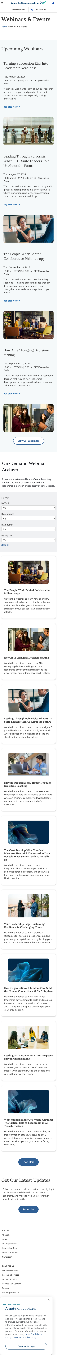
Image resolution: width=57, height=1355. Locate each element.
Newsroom (7, 1257)
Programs (6, 1288)
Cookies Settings (26, 1346)
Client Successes (9, 1243)
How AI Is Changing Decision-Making (26, 657)
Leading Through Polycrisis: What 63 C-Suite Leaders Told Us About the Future (26, 161)
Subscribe (28, 1209)
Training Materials (10, 1292)
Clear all (5, 544)
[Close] (49, 1300)
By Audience (7, 513)
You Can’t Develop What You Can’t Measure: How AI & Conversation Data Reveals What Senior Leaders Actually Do (27, 855)
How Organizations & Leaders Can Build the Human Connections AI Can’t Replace (28, 989)
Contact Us (41, 9)
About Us (6, 1235)
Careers (5, 1239)
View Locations (18, 9)
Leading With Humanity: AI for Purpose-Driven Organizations (28, 1057)
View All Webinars (29, 440)
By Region (6, 535)
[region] (26, 1326)
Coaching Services (10, 1275)
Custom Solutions (10, 1279)
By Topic (5, 503)
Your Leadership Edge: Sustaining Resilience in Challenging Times (24, 925)
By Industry (7, 524)
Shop (31, 9)
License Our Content (11, 1283)
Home (4, 26)
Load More (28, 1162)
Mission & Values (10, 1252)
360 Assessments (10, 1270)
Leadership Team (10, 1248)
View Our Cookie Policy (25, 1337)
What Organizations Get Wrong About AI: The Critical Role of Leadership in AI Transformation (28, 1123)
